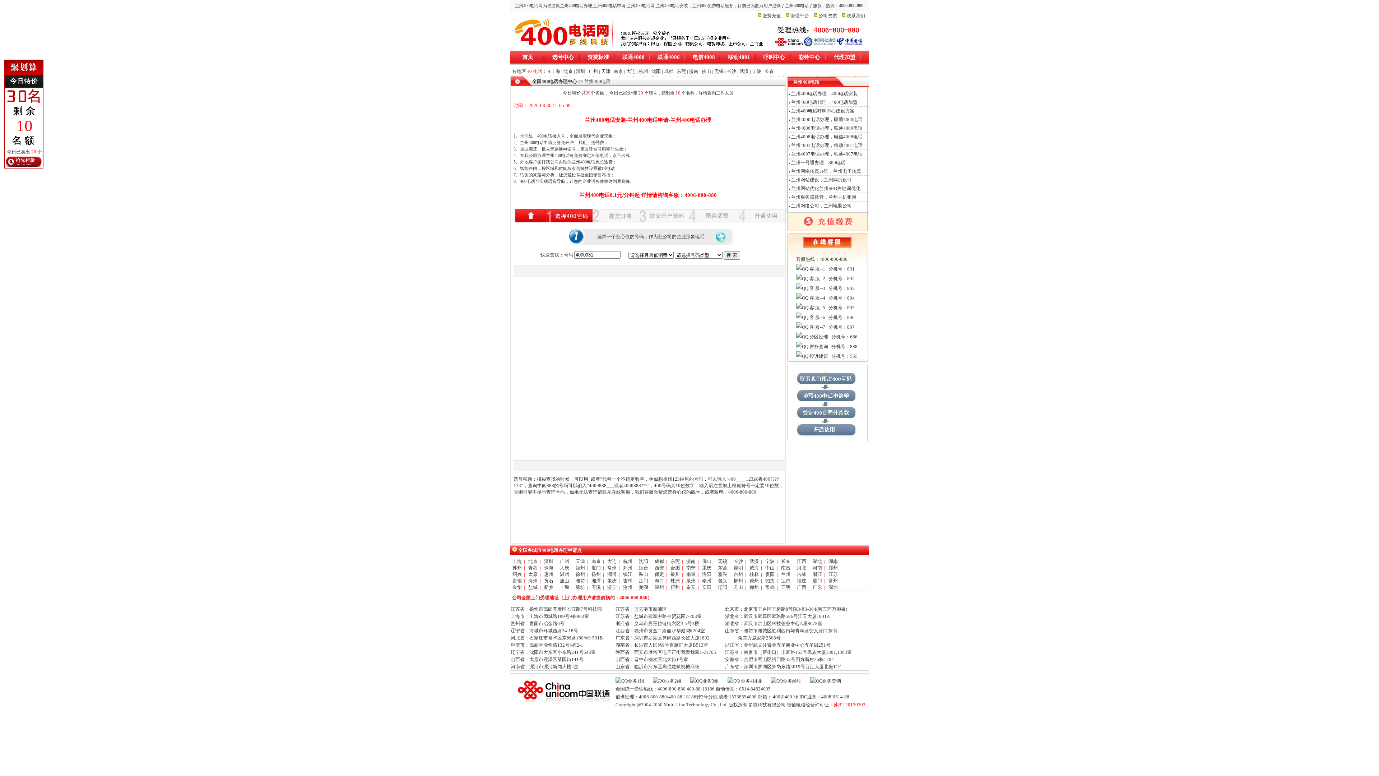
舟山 (738, 587)
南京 (596, 561)
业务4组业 (751, 681)
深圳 (548, 561)
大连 (612, 561)
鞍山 (643, 574)
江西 (801, 561)
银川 (675, 574)
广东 (817, 587)
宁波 (770, 561)
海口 (659, 580)
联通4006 (669, 57)
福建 (801, 580)
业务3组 (710, 681)
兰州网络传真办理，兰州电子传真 (826, 171)
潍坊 (580, 580)
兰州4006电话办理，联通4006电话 (827, 128)
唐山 (564, 580)
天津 (580, 561)
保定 (659, 574)
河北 (801, 568)
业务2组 (673, 681)
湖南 (833, 561)
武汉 (754, 561)
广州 (564, 561)
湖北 (817, 561)
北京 (533, 561)
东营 (722, 568)
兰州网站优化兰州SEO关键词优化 (825, 188)
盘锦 (517, 580)
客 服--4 (816, 298)
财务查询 (818, 346)
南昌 (785, 568)
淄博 (612, 574)
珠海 (548, 568)
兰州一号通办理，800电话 (818, 162)
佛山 (706, 561)
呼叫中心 (774, 57)
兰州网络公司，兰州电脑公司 (821, 205)
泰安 (691, 587)
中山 (770, 568)
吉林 (801, 574)
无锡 (722, 561)
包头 (722, 580)
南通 (691, 574)
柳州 (738, 580)
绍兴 (517, 574)
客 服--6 (816, 317)
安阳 (706, 587)
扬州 (596, 574)
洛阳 (706, 574)
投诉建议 (818, 356)
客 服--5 (816, 307)
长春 (785, 561)
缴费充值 (771, 15)
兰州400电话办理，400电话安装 (824, 93)
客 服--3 (816, 288)
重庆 (706, 568)
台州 (738, 574)
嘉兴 (722, 574)
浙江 (817, 574)
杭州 (627, 561)
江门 (643, 580)
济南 (691, 561)
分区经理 (818, 337)
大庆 (564, 568)
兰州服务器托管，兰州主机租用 (823, 197)
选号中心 (563, 57)
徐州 (580, 574)
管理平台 (799, 15)
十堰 (564, 587)
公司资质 (827, 15)
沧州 (627, 587)
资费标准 (598, 57)
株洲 (675, 580)
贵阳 (770, 574)
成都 (659, 561)
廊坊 (580, 587)
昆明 (738, 568)
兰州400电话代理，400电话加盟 (824, 102)
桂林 (754, 574)
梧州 (675, 587)
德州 (754, 580)
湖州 (659, 587)
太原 (533, 574)
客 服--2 (816, 278)
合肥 (675, 568)
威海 (754, 568)
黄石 (548, 580)
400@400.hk (785, 696)
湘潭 (596, 580)
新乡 (548, 587)
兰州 (785, 574)
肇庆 (612, 580)
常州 (612, 568)
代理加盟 (844, 57)
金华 (517, 587)
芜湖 (643, 587)
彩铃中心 (809, 57)
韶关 (770, 580)
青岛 (533, 568)
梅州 (754, 587)
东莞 (675, 561)
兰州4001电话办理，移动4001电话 (827, 145)
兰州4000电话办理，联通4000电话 (827, 119)
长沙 (738, 561)
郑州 (627, 568)
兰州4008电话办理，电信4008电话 (827, 136)
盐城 (533, 587)
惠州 (548, 574)
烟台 (643, 568)
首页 (528, 57)
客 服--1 (816, 269)
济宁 (612, 587)
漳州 (533, 580)
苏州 (517, 568)
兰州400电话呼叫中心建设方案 (823, 111)
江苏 (833, 574)
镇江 (627, 574)
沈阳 (643, 561)
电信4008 (704, 57)
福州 (580, 568)
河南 (817, 568)
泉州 (691, 580)
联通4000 (633, 57)
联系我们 (855, 15)
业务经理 (792, 681)
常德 (770, 587)
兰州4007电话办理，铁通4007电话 (827, 154)
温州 (564, 574)
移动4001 (739, 57)
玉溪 (596, 587)
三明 (785, 587)
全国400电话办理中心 (554, 81)
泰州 (706, 580)
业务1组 (636, 681)
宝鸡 (785, 580)
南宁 (691, 568)
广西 (801, 587)
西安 (659, 568)
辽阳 (722, 587)
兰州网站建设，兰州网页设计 (821, 180)
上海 (517, 561)
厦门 (596, 568)
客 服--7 (816, 327)
